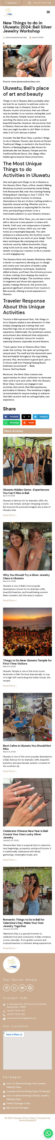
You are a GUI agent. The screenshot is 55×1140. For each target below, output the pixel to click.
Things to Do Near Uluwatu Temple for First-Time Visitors (27, 662)
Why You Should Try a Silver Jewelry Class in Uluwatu (26, 576)
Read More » (9, 515)
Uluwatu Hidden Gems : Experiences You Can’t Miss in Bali (26, 491)
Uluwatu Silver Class (17, 185)
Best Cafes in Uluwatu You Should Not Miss (27, 747)
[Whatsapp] (14, 987)
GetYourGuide (18, 369)
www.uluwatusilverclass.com (25, 81)
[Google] (29, 987)
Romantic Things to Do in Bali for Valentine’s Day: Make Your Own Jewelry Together (23, 923)
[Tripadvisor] (22, 987)
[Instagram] (6, 987)
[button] (48, 11)
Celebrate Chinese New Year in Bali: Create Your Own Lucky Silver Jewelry (25, 834)
